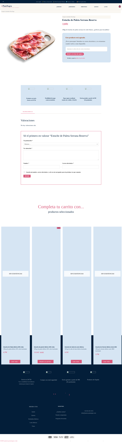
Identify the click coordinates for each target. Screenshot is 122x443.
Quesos (96, 6)
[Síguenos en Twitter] (92, 417)
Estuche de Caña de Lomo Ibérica (74, 347)
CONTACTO (89, 406)
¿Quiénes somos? (61, 412)
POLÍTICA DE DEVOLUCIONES (113, 440)
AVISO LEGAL (66, 440)
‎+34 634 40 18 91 (88, 411)
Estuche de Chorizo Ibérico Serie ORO (106, 347)
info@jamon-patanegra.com (88, 413)
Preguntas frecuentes (61, 418)
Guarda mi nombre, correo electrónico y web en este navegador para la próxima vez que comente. (53, 172)
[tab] (28, 111)
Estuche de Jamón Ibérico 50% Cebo (44, 347)
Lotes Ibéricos (33, 422)
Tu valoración (27, 148)
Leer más (14, 362)
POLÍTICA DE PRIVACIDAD (79, 440)
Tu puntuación (28, 140)
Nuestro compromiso (61, 415)
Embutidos (84, 6)
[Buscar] (112, 6)
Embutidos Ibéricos (33, 419)
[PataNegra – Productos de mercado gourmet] (13, 6)
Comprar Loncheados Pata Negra (7, 11)
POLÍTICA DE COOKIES (96, 440)
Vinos (33, 426)
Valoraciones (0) (28, 111)
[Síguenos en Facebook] (86, 417)
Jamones (59, 6)
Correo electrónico (68, 163)
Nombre (26, 163)
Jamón (33, 412)
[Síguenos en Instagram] (89, 417)
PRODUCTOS (33, 406)
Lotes (105, 6)
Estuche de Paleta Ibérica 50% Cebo (13, 347)
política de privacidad (80, 58)
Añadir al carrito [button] (45, 362)
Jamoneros (72, 6)
